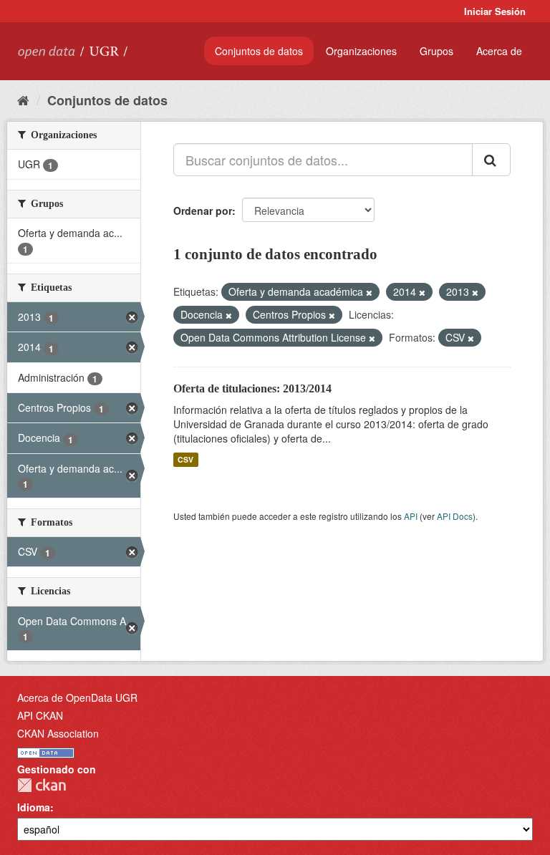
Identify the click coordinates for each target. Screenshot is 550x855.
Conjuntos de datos (259, 51)
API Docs (455, 516)
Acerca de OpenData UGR (77, 697)
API (411, 516)
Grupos (436, 51)
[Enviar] (491, 159)
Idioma (33, 807)
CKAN (41, 785)
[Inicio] (23, 99)
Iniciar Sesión (495, 11)
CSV (185, 459)
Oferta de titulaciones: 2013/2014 (252, 388)
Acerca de (499, 51)
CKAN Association (58, 733)
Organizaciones (361, 51)
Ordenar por (202, 210)
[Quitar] (369, 292)
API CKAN (40, 715)
